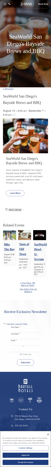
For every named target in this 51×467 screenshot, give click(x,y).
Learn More (15, 193)
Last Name (15, 334)
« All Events (8, 89)
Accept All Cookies (25, 462)
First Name (16, 327)
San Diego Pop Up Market (28, 290)
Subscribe (25, 362)
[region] (25, 449)
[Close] (48, 434)
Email (14, 340)
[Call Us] (9, 4)
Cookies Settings (25, 448)
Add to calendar (15, 210)
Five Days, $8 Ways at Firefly (27, 284)
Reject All (25, 455)
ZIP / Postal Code (25, 354)
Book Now (43, 4)
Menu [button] (6, 4)
